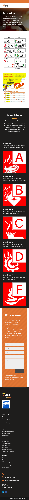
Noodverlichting (6, 423)
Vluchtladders (5, 435)
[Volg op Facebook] (6, 492)
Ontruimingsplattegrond (8, 431)
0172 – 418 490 (9, 474)
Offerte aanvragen (6, 462)
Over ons (4, 458)
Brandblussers (5, 417)
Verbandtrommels (6, 427)
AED (3, 429)
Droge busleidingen (7, 443)
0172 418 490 (17, 1)
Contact (4, 460)
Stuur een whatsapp (10, 477)
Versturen (19, 371)
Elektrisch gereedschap (8, 451)
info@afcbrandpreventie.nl (12, 480)
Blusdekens (5, 421)
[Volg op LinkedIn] (3, 492)
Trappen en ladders (7, 449)
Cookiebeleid (5, 467)
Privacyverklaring (6, 465)
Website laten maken (14, 498)
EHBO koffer (5, 447)
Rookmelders (5, 425)
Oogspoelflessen (6, 433)
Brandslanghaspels (6, 419)
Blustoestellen (5, 441)
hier (22, 377)
